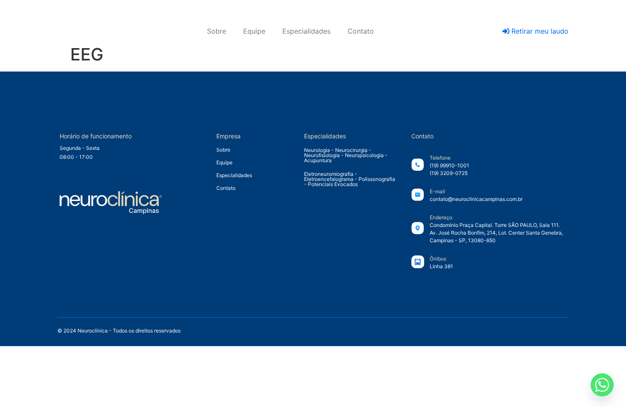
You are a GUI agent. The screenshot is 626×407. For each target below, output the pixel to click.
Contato (360, 31)
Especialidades (306, 31)
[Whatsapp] (602, 384)
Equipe (254, 31)
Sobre (216, 31)
